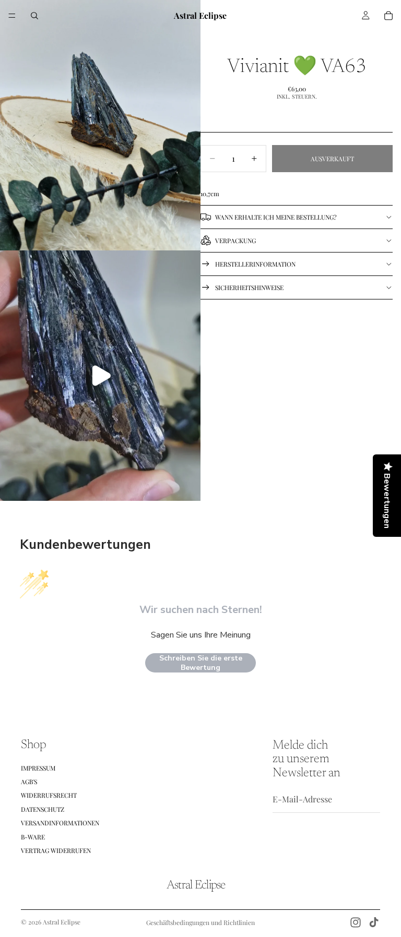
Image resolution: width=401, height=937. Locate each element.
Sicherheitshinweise (249, 287)
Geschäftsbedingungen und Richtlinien (200, 922)
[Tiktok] (374, 922)
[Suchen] (34, 15)
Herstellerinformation (255, 264)
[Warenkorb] (388, 15)
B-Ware (33, 837)
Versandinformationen (60, 823)
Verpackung (235, 240)
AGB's (29, 781)
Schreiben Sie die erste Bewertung (200, 662)
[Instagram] (355, 922)
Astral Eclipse (61, 922)
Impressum (38, 768)
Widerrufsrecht (49, 795)
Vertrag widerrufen (56, 850)
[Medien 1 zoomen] (100, 125)
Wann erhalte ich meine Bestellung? (276, 217)
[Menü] (12, 16)
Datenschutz (42, 809)
